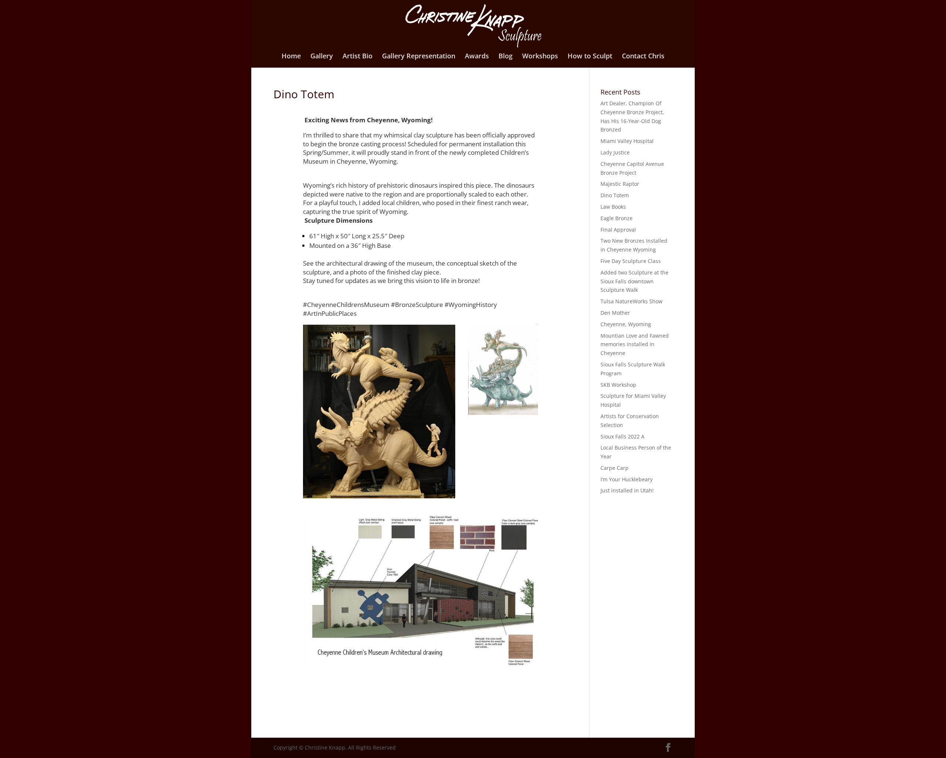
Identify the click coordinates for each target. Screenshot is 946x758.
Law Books (613, 206)
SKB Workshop (618, 384)
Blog (505, 56)
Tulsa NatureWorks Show (631, 301)
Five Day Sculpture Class (630, 260)
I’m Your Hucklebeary (626, 479)
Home (291, 56)
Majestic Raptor (619, 183)
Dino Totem (614, 195)
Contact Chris (643, 56)
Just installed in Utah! (627, 490)
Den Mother (615, 312)
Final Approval (618, 229)
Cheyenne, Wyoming (625, 324)
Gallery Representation (418, 56)
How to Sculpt (590, 56)
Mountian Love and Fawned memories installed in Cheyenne (634, 344)
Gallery (321, 56)
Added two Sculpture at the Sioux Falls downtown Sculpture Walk (634, 281)
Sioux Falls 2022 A (622, 436)
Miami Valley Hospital (627, 140)
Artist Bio (357, 56)
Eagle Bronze (616, 218)
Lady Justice (615, 152)
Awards (477, 56)
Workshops (540, 56)
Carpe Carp (614, 467)
